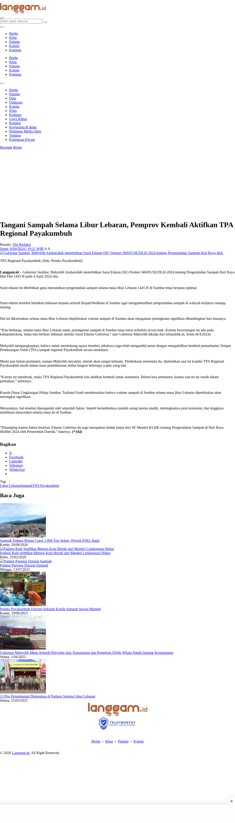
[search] (2, 18)
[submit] (45, 22)
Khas (13, 38)
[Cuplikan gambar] (23, 536)
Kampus (15, 50)
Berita (13, 33)
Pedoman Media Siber (25, 131)
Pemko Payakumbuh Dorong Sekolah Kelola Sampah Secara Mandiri (50, 609)
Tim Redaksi (21, 245)
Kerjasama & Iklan (22, 127)
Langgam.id (20, 753)
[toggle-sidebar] (2, 27)
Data (12, 98)
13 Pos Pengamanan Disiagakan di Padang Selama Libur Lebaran (47, 696)
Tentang (15, 135)
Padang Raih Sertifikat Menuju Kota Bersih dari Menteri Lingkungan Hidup (55, 553)
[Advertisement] (117, 814)
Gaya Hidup (18, 119)
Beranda (6, 147)
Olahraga (15, 102)
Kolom (14, 46)
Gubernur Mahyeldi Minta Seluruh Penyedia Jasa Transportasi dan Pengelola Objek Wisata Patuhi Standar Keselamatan (86, 653)
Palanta (14, 42)
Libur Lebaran (10, 486)
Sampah (27, 486)
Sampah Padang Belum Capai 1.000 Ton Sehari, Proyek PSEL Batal (49, 540)
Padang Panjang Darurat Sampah (24, 565)
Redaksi (15, 123)
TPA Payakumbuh (46, 486)
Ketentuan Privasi (22, 140)
